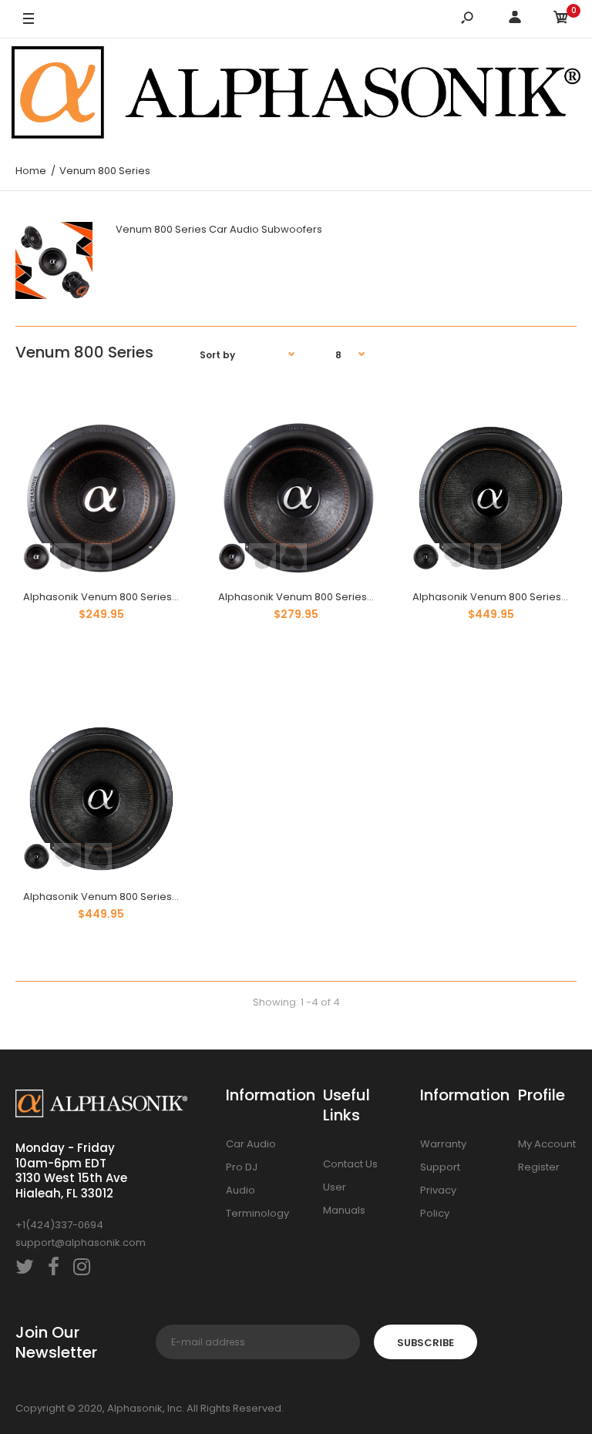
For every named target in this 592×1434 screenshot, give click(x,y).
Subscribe (425, 1342)
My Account (547, 1144)
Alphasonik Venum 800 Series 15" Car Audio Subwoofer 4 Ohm (178, 896)
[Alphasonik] (296, 95)
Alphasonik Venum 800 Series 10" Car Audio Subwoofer (160, 596)
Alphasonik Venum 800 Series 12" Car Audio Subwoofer (355, 596)
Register (539, 1167)
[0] (561, 19)
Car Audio (251, 1144)
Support (440, 1167)
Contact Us (350, 1164)
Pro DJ (241, 1167)
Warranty (443, 1144)
